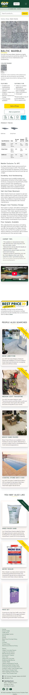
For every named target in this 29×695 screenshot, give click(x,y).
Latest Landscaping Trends (10, 663)
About (4, 636)
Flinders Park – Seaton (15, 9)
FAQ (3, 641)
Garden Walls (6, 662)
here (11, 314)
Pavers (4, 648)
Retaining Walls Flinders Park (10, 665)
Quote (4, 637)
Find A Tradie (6, 631)
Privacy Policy (6, 644)
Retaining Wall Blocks (8, 660)
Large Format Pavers (8, 652)
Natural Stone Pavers (8, 653)
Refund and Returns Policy (10, 645)
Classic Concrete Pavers (9, 650)
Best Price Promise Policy (9, 639)
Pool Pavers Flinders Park (9, 670)
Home (3, 19)
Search (25, 13)
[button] (4, 35)
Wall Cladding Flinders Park (10, 671)
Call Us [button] (16, 4)
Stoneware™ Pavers (8, 655)
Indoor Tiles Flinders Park (9, 673)
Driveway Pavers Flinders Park (11, 666)
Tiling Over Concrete (8, 658)
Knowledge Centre (7, 634)
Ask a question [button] (14, 112)
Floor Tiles (5, 657)
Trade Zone (5, 632)
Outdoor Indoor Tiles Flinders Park (12, 668)
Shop (7, 19)
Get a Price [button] (14, 106)
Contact (4, 642)
